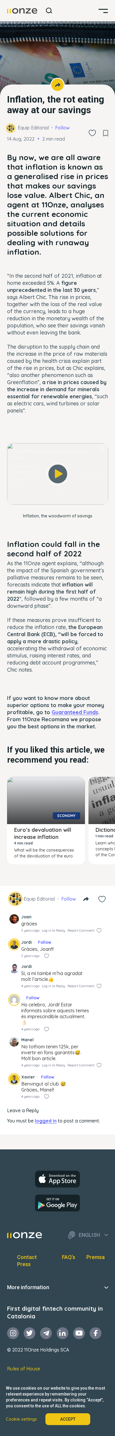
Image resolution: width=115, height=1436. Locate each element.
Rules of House (23, 1369)
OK (58, 494)
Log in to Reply (53, 930)
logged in (46, 1121)
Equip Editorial (33, 128)
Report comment (81, 930)
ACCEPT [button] (67, 1419)
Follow (62, 128)
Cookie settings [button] (21, 1419)
